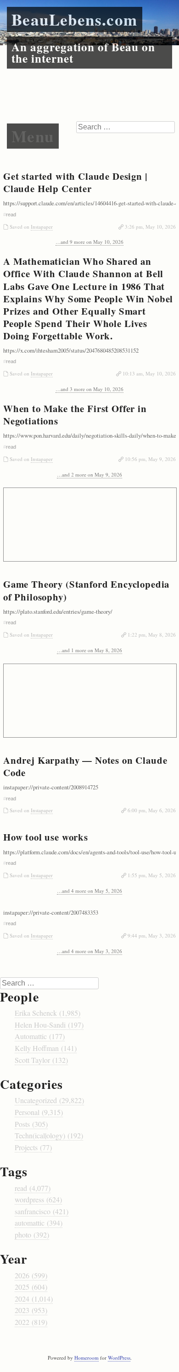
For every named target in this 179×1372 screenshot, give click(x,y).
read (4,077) (32, 1188)
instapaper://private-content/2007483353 (50, 912)
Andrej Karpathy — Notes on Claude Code (85, 766)
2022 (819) (31, 1322)
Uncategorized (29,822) (49, 1100)
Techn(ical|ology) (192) (49, 1135)
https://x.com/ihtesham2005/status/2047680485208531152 (71, 350)
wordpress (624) (38, 1199)
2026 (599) (31, 1275)
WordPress (119, 1357)
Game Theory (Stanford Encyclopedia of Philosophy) (86, 590)
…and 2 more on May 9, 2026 (89, 474)
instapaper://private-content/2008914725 (50, 787)
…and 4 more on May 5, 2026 (89, 890)
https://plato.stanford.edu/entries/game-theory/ (57, 611)
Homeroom (86, 1357)
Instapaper (42, 226)
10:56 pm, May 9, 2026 (150, 459)
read (11, 214)
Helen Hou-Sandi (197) (49, 1024)
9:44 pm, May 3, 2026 (152, 935)
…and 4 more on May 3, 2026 (89, 951)
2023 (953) (31, 1310)
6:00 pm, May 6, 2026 (152, 810)
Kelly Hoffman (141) (46, 1048)
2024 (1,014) (34, 1298)
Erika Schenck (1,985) (47, 1013)
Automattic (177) (40, 1036)
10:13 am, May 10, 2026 (149, 373)
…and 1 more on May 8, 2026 (89, 650)
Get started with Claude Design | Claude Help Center (75, 182)
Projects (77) (33, 1147)
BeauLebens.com (74, 19)
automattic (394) (38, 1222)
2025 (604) (31, 1287)
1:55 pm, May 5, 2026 (152, 875)
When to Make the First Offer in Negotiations (75, 415)
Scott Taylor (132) (41, 1060)
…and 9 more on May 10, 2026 (89, 241)
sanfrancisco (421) (41, 1211)
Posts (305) (31, 1124)
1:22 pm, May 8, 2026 (152, 634)
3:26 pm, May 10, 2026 (150, 226)
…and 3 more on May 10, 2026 (89, 389)
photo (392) (32, 1234)
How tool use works (45, 837)
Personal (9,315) (39, 1112)
